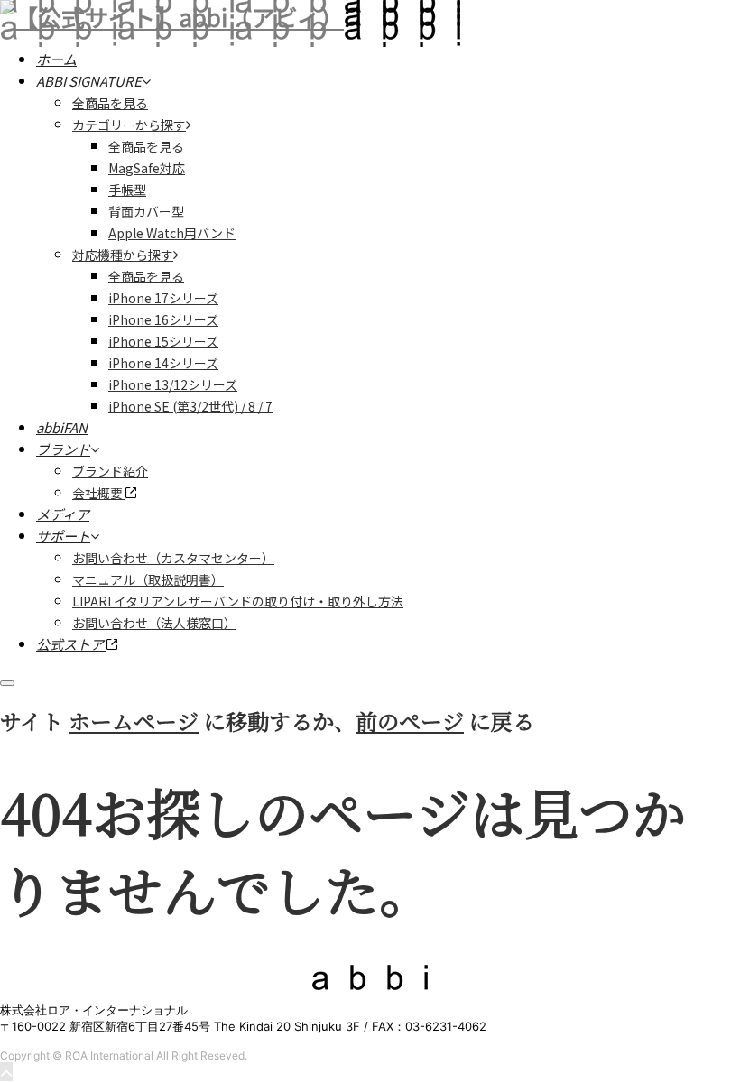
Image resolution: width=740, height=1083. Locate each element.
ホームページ (134, 720)
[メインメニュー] (7, 683)
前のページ (410, 720)
